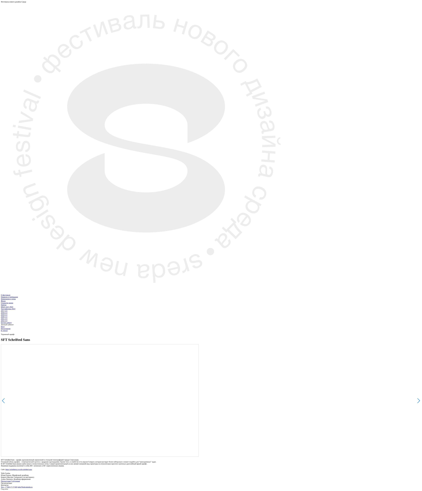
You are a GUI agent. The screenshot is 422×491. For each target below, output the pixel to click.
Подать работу (6, 323)
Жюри (3, 301)
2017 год (4, 311)
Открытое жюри (7, 303)
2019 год (4, 315)
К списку (4, 331)
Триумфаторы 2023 (8, 309)
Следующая (15, 481)
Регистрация (5, 329)
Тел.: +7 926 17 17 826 (9, 487)
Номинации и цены (8, 299)
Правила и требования (9, 297)
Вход (3, 327)
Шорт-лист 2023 (7, 307)
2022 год (4, 321)
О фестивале (5, 295)
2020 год (4, 317)
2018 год (4, 313)
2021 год (4, 319)
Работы (3, 305)
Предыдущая (6, 481)
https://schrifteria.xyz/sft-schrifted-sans (18, 469)
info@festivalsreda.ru (25, 487)
